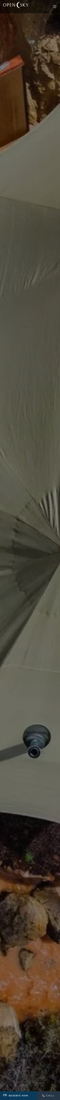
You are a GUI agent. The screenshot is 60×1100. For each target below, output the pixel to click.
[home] (16, 6)
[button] (54, 6)
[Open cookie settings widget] (4, 1095)
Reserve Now (18, 1095)
